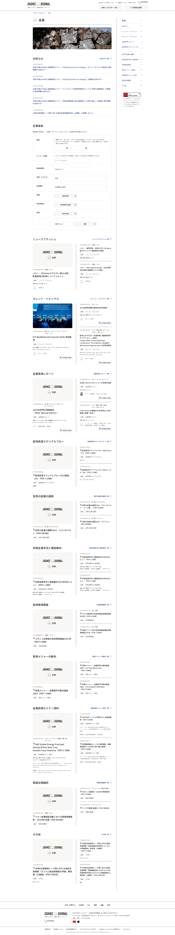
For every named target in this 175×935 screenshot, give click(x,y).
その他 (41, 879)
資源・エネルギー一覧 (109, 7)
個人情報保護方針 (71, 929)
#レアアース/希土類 (39, 760)
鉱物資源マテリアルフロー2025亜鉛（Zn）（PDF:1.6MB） (51, 477)
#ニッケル (36, 349)
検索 (85, 224)
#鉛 (84, 277)
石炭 (108, 905)
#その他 (41, 284)
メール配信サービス (121, 2)
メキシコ (52, 635)
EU (49, 331)
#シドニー (88, 390)
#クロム (82, 460)
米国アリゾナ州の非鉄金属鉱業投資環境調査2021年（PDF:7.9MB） (95, 631)
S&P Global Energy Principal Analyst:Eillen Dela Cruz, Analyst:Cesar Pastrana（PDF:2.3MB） (52, 747)
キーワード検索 (42, 156)
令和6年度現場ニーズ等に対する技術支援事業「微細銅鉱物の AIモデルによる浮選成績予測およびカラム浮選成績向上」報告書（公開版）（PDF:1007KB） (95, 871)
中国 (97, 330)
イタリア (53, 331)
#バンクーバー (89, 420)
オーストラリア (49, 406)
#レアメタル (90, 479)
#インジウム (51, 347)
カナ (102, 332)
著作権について (58, 929)
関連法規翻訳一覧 (103, 783)
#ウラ (51, 422)
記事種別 (40, 186)
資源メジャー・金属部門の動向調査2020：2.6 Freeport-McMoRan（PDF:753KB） (94, 686)
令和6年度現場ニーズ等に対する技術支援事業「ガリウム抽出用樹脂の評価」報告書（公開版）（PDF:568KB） (52, 871)
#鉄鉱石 (87, 258)
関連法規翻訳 (43, 824)
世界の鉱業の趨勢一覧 (101, 496)
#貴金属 (50, 420)
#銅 (34, 284)
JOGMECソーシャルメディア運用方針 (109, 929)
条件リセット (59, 224)
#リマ (45, 284)
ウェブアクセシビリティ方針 (88, 929)
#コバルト (66, 347)
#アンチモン (43, 347)
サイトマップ (126, 929)
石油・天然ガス (70, 905)
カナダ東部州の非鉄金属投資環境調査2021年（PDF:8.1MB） (95, 615)
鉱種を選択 (65, 196)
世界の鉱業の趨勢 (44, 537)
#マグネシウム (84, 355)
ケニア (100, 805)
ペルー (51, 269)
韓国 (97, 405)
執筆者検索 (40, 168)
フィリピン (48, 741)
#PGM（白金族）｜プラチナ (41, 594)
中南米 (47, 269)
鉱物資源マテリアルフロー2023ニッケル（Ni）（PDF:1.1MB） (95, 471)
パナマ (94, 407)
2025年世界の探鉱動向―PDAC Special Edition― (46, 411)
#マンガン (92, 355)
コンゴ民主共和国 (103, 788)
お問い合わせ (132, 2)
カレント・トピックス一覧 (100, 299)
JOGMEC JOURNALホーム (39, 13)
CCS (88, 905)
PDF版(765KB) (105, 363)
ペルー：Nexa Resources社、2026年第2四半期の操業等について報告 (95, 268)
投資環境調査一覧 (103, 605)
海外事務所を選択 (65, 205)
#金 (37, 284)
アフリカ (94, 788)
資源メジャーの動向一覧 (100, 656)
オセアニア (60, 404)
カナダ (102, 407)
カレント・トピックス (45, 344)
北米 (99, 332)
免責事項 (48, 929)
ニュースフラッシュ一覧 (100, 239)
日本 (66, 738)
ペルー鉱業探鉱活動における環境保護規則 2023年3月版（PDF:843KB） (52, 818)
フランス (64, 331)
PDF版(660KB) (105, 429)
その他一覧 (105, 834)
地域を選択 (65, 214)
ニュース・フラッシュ (45, 280)
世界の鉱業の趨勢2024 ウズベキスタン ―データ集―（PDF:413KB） (95, 506)
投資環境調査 (43, 646)
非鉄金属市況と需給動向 (46, 589)
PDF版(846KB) (105, 323)
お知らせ (125, 26)
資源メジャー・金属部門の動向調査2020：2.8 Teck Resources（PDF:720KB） (94, 668)
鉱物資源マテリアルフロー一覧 (98, 441)
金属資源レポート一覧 (101, 374)
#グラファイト (44, 422)
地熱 (95, 905)
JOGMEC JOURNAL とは (105, 2)
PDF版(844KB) (65, 358)
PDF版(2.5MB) (66, 431)
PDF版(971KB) (105, 398)
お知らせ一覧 (104, 58)
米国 (96, 610)
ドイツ (59, 331)
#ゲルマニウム (91, 352)
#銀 (84, 258)
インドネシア (53, 738)
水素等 (81, 905)
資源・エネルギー (43, 177)
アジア (93, 330)
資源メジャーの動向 (45, 698)
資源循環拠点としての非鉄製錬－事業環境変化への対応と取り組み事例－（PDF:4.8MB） (95, 746)
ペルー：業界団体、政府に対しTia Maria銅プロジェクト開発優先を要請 (95, 249)
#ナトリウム (100, 352)
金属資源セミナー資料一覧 (100, 708)
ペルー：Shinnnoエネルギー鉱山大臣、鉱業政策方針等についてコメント (51, 275)
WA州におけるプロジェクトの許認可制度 (95, 383)
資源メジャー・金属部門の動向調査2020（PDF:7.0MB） (50, 692)
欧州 (46, 331)
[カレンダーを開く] (67, 148)
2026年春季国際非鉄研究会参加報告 (93, 307)
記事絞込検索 (137, 7)
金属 (35, 280)
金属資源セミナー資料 (45, 754)
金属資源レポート (44, 417)
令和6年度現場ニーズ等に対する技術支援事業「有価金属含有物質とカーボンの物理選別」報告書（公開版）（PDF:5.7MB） (95, 847)
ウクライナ (52, 404)
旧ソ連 (47, 404)
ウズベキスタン (54, 527)
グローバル (95, 304)
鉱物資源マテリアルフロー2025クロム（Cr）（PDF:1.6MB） (95, 451)
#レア (48, 349)
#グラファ (48, 760)
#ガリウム (59, 347)
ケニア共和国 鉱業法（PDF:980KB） (96, 808)
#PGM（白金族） (60, 592)
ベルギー (47, 333)
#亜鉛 (87, 277)
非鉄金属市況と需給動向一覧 (99, 548)
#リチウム (43, 349)
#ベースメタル (40, 420)
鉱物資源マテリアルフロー (47, 483)
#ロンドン (100, 315)
